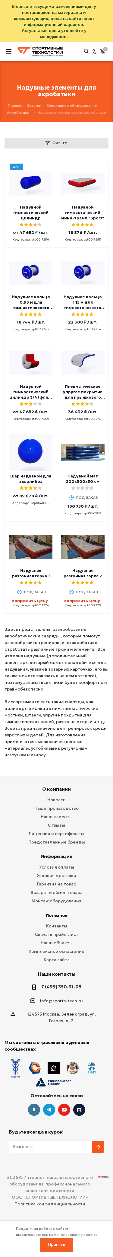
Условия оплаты (56, 867)
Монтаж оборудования (56, 901)
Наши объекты (57, 943)
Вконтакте (34, 1110)
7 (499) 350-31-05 (61, 987)
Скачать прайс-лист (56, 934)
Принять (56, 1244)
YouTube (64, 1110)
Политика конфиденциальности (49, 1204)
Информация (56, 856)
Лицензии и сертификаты (56, 833)
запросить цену (30, 600)
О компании (56, 789)
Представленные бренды (56, 842)
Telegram (49, 1110)
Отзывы (56, 825)
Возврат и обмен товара (57, 892)
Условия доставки (56, 875)
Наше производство (56, 808)
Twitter (79, 1110)
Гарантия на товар (56, 884)
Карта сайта (57, 959)
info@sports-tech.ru (61, 1000)
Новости (56, 799)
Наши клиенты (57, 816)
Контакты (56, 926)
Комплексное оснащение (56, 951)
